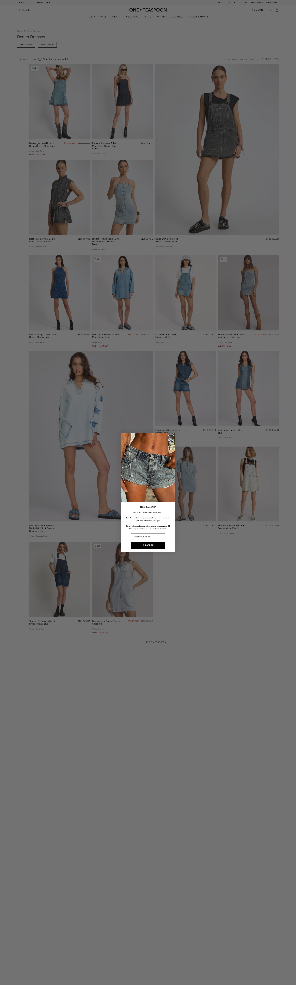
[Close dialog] (171, 438)
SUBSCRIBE (148, 545)
